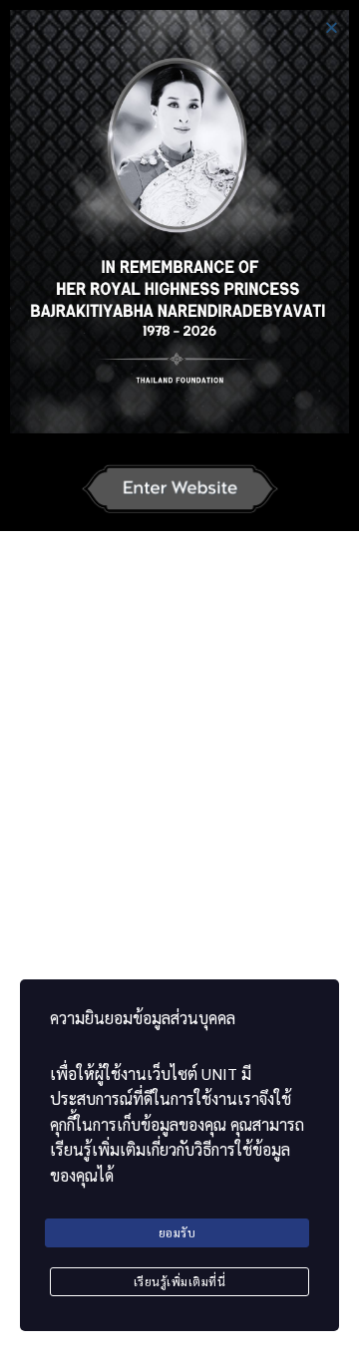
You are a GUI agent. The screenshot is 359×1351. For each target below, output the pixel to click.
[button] (331, 27)
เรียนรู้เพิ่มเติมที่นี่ (180, 1281)
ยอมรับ (177, 1232)
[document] (179, 675)
